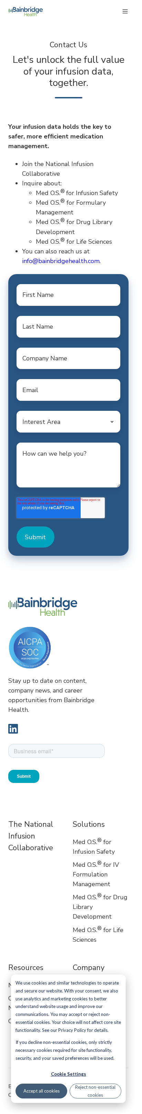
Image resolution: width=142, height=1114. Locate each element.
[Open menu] (125, 11)
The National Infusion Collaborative (30, 836)
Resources (25, 967)
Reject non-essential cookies (95, 1091)
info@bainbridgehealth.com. (61, 261)
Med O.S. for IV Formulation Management (96, 874)
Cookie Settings (68, 1074)
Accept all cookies (41, 1091)
